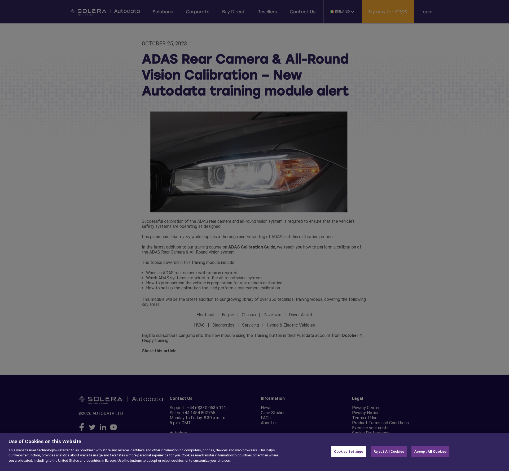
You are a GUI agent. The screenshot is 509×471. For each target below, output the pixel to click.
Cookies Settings (348, 451)
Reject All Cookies (389, 451)
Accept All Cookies (430, 451)
